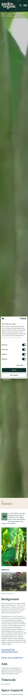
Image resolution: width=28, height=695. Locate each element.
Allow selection (14, 375)
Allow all (14, 370)
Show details (20, 365)
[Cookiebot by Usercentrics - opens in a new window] (20, 319)
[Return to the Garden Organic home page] (8, 8)
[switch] (24, 349)
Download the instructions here (9, 651)
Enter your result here (12, 657)
